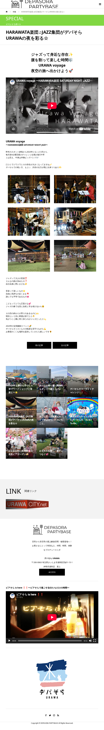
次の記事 (65, 345)
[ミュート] (90, 640)
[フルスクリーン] (94, 640)
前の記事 (39, 345)
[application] (52, 617)
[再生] (9, 640)
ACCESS (52, 572)
